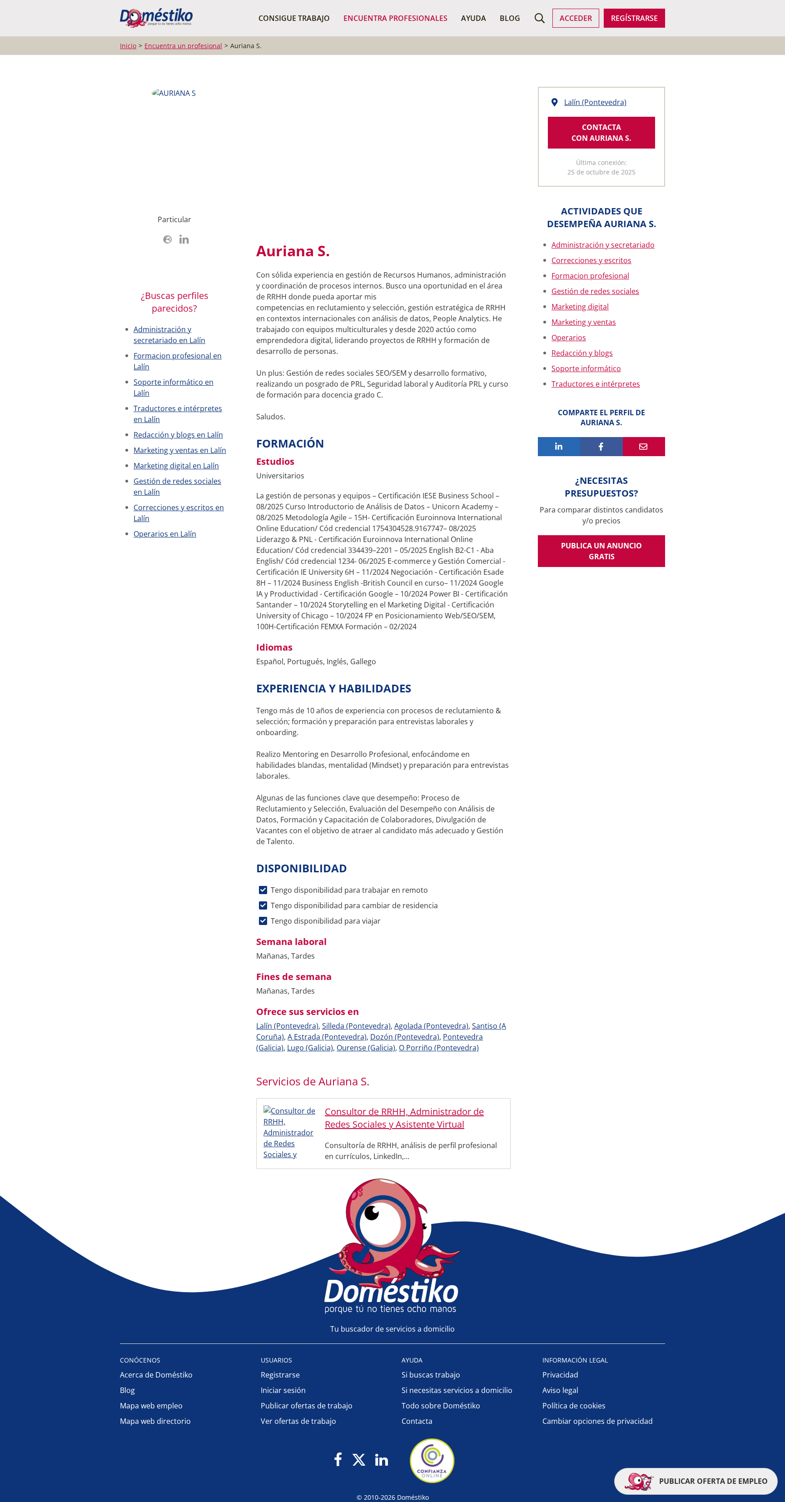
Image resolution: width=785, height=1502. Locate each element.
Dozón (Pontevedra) (404, 1037)
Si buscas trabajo (431, 1375)
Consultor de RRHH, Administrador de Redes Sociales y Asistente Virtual (404, 1117)
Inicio (128, 45)
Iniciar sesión (283, 1390)
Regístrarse (634, 18)
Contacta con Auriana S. (601, 132)
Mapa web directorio (155, 1421)
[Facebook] (338, 1460)
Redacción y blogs (582, 353)
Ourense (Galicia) (366, 1048)
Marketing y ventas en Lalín (180, 450)
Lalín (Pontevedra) (287, 1026)
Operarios (568, 338)
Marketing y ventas (583, 322)
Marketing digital (580, 307)
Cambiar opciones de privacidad (597, 1421)
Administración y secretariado (603, 245)
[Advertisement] (379, 159)
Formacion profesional (590, 276)
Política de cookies (574, 1406)
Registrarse (280, 1375)
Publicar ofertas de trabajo (307, 1406)
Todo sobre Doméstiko (441, 1406)
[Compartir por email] (644, 446)
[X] (359, 1460)
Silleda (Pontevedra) (356, 1026)
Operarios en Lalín (165, 534)
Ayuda (473, 18)
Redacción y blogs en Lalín (178, 435)
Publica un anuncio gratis (601, 551)
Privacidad (560, 1375)
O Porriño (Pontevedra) (439, 1048)
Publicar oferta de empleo (712, 1481)
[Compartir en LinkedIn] (559, 446)
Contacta (417, 1421)
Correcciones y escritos (591, 260)
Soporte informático (586, 368)
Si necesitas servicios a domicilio (457, 1390)
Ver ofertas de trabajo (298, 1421)
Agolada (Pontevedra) (431, 1026)
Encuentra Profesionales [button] (395, 18)
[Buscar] (539, 18)
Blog (510, 18)
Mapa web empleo (151, 1406)
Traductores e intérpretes (595, 384)
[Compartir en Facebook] (601, 446)
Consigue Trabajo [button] (294, 18)
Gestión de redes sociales (595, 291)
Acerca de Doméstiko (156, 1375)
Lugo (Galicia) (310, 1048)
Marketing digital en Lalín (176, 466)
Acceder (576, 18)
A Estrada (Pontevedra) (327, 1037)
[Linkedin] (381, 1460)
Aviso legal (560, 1390)
